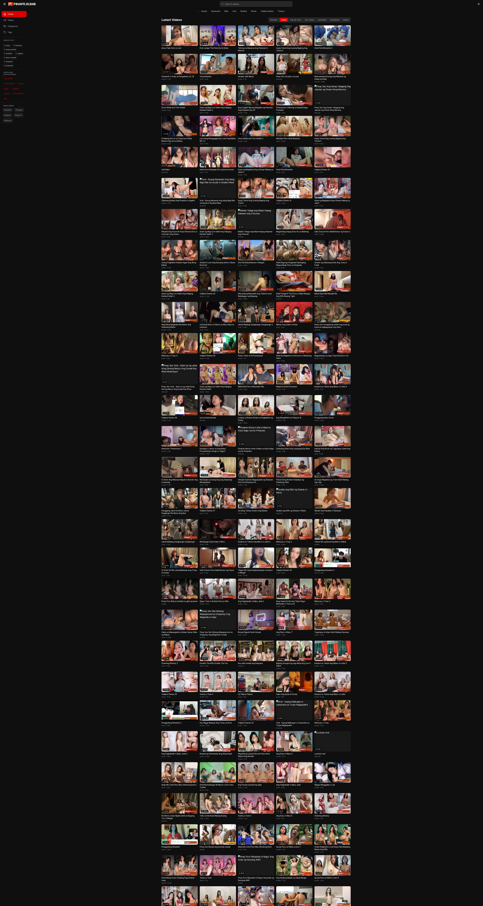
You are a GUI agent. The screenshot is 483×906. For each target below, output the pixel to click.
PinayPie (7, 110)
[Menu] (4, 4)
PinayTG (18, 115)
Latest (284, 20)
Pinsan (253, 11)
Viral (234, 11)
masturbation (9, 83)
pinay (8, 45)
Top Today (309, 20)
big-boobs (8, 78)
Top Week (321, 20)
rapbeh (20, 53)
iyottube (9, 53)
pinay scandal (11, 49)
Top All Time (295, 20)
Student (243, 11)
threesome (215, 11)
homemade (18, 93)
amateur (16, 88)
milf (5, 99)
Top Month (334, 20)
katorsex (18, 45)
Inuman (204, 11)
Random (273, 20)
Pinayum (19, 110)
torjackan (9, 62)
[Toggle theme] (478, 4)
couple (7, 93)
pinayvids (9, 66)
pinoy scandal (11, 58)
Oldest (346, 20)
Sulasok (7, 115)
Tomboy (281, 11)
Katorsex (8, 120)
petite (21, 83)
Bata (226, 11)
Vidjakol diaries (267, 11)
